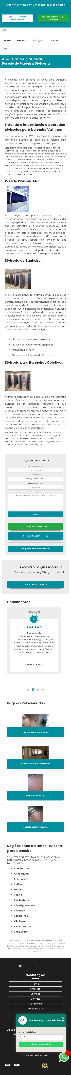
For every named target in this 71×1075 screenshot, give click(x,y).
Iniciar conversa (41, 1044)
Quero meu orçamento (35, 584)
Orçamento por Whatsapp (35, 526)
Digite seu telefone (35, 483)
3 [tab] (38, 689)
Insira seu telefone (27, 1032)
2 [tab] (33, 689)
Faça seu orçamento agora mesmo (17, 18)
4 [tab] (43, 689)
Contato (56, 40)
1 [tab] (28, 689)
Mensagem (35, 492)
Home (7, 40)
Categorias (19, 59)
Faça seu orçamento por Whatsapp (53, 18)
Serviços (38, 40)
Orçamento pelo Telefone (35, 536)
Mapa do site (35, 1008)
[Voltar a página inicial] (35, 966)
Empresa (22, 40)
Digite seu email (35, 475)
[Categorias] (6, 50)
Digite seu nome (35, 466)
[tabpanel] (34, 640)
